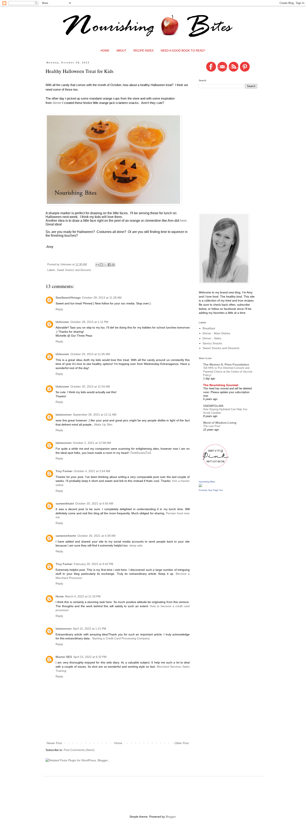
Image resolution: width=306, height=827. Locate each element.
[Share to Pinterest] (113, 265)
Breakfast (209, 328)
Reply (59, 309)
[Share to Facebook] (109, 265)
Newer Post (54, 743)
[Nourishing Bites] (200, 486)
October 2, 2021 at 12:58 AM (92, 442)
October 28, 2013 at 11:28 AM (102, 297)
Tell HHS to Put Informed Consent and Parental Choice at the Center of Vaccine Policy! (227, 371)
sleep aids (136, 545)
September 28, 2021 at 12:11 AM (94, 414)
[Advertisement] (230, 120)
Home (60, 596)
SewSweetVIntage (68, 297)
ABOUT (121, 50)
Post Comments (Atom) (79, 750)
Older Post (182, 743)
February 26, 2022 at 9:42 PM (93, 564)
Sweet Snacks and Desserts (74, 270)
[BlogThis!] (101, 265)
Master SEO (64, 656)
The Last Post (211, 426)
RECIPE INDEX (143, 50)
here (183, 220)
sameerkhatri (65, 503)
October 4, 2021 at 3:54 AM (92, 471)
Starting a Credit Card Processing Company (121, 638)
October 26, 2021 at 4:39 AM (96, 535)
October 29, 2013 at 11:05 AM (90, 354)
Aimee (57, 103)
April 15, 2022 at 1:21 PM (89, 628)
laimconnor (64, 414)
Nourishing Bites (207, 481)
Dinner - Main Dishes (216, 333)
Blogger (171, 816)
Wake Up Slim (103, 424)
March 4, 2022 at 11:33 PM (83, 596)
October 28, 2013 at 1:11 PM (89, 322)
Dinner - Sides (212, 338)
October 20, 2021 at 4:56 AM (94, 503)
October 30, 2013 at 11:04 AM (90, 386)
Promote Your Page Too (211, 490)
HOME (105, 50)
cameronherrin (66, 535)
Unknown (62, 322)
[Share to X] (105, 265)
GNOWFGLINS (213, 405)
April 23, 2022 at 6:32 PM (90, 656)
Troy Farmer (64, 471)
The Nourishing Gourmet (220, 385)
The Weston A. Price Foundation (226, 364)
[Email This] (97, 265)
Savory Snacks (212, 343)
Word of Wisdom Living (219, 422)
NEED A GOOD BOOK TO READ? (183, 50)
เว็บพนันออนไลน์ (140, 452)
